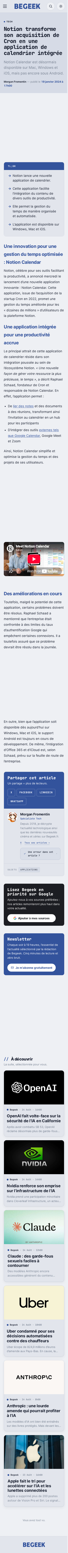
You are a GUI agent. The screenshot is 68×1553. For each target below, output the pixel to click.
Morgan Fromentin (15, 81)
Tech (9, 22)
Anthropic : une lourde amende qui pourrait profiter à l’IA (28, 1442)
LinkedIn (46, 792)
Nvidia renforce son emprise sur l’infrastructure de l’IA (27, 1222)
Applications (29, 899)
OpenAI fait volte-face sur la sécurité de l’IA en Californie (31, 1149)
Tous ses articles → (37, 842)
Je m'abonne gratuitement (33, 997)
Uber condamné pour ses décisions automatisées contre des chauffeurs (30, 1369)
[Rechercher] (50, 6)
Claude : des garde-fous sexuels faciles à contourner (30, 1296)
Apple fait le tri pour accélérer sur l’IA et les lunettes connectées (29, 1516)
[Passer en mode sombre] (61, 6)
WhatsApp (17, 801)
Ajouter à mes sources (34, 948)
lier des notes (23, 406)
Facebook (25, 792)
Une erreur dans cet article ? (38, 883)
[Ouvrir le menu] (5, 6)
